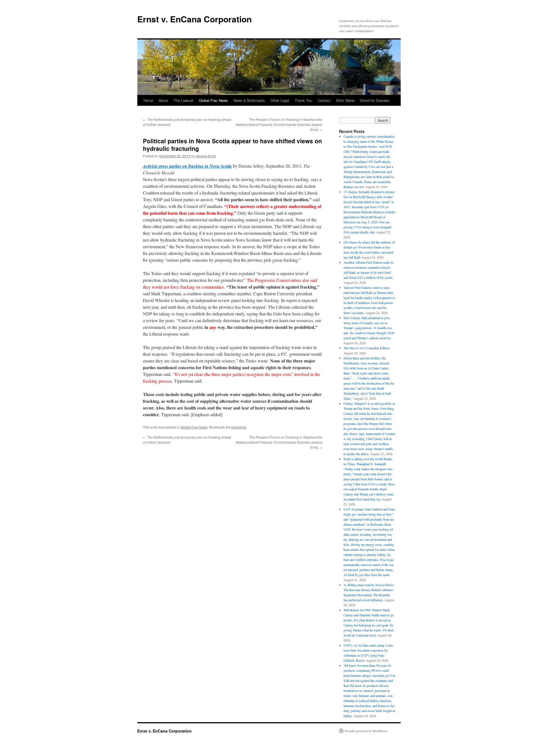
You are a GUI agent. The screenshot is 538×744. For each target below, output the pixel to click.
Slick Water (345, 100)
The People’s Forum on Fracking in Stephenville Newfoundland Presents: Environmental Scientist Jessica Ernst (279, 124)
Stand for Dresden (374, 100)
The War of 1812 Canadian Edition (366, 348)
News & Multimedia (249, 100)
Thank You (303, 100)
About (163, 100)
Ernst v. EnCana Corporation (194, 19)
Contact (324, 100)
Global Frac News (213, 100)
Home (148, 100)
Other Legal (279, 100)
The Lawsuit (183, 100)
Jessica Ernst (206, 155)
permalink (238, 427)
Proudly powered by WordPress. (366, 731)
